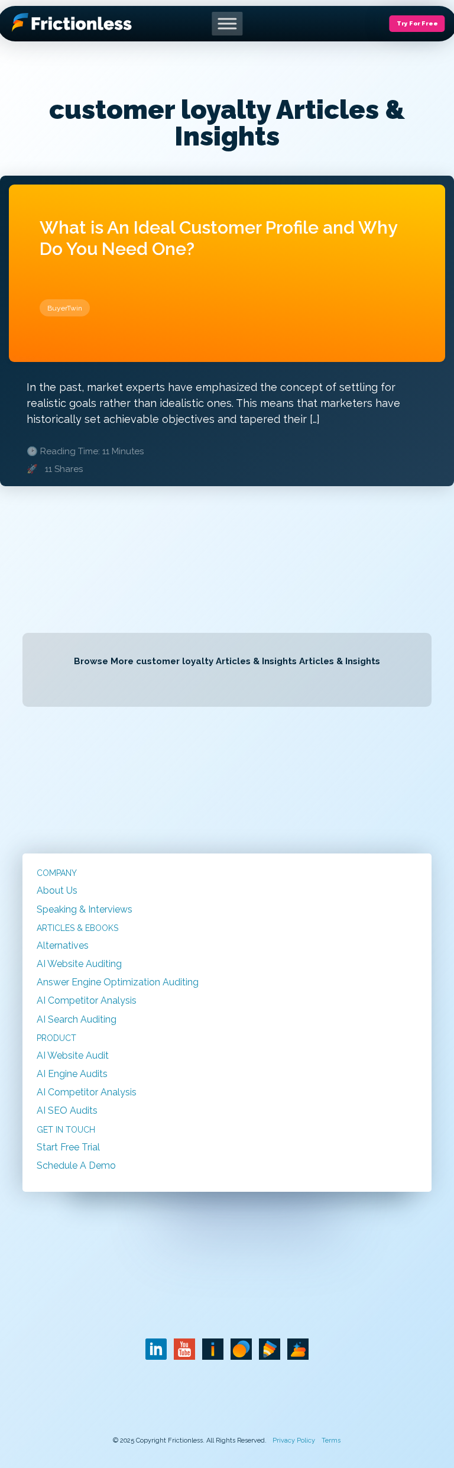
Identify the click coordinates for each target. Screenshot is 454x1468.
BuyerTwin (64, 308)
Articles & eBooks (77, 928)
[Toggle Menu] (227, 23)
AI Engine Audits (72, 1073)
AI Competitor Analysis (87, 1000)
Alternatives (63, 945)
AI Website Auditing (79, 963)
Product (56, 1038)
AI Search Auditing (76, 1019)
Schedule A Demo (76, 1165)
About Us (57, 890)
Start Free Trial (68, 1147)
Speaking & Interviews (84, 909)
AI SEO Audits (67, 1110)
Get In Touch (66, 1129)
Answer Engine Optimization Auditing (118, 982)
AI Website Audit (73, 1055)
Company (57, 873)
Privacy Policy (294, 1440)
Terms (331, 1440)
